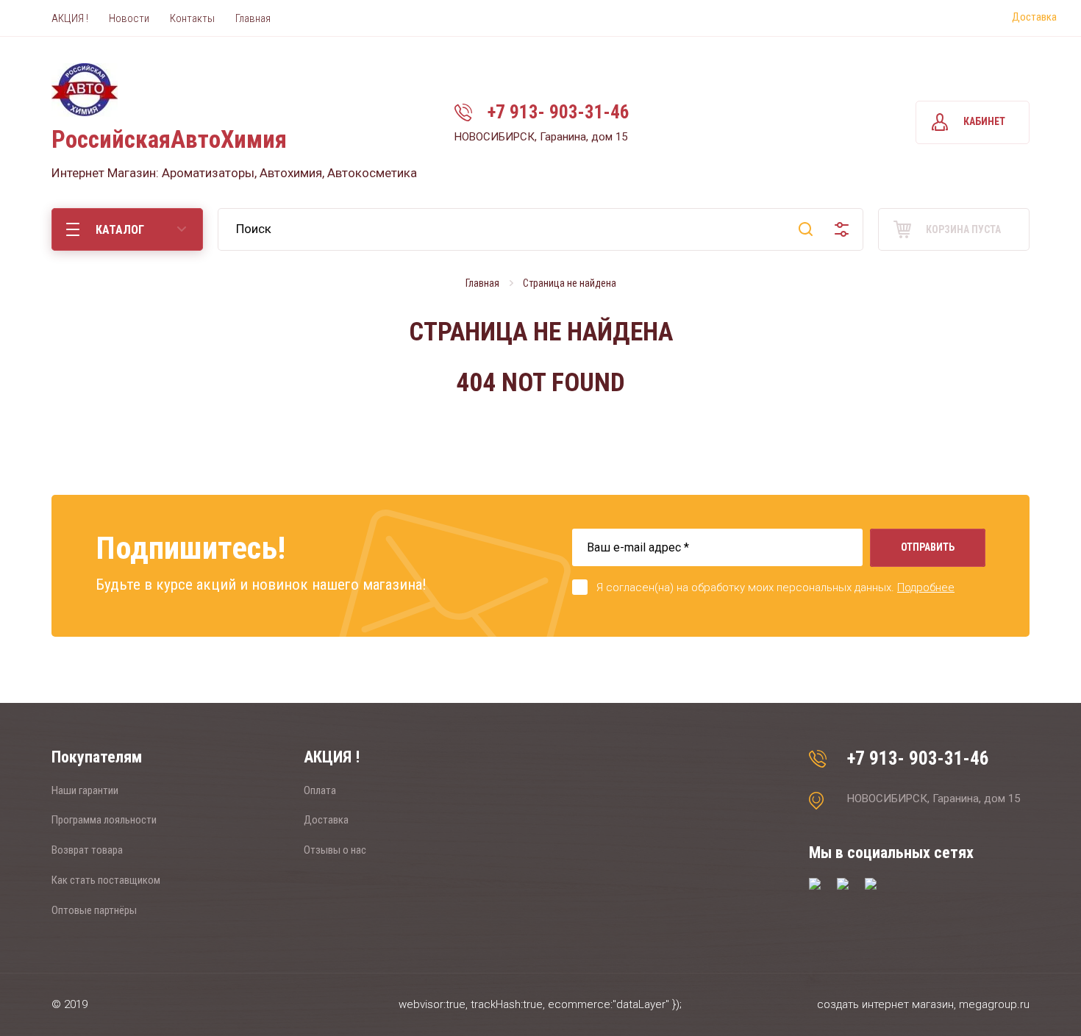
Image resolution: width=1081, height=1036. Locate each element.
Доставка (1034, 17)
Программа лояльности (104, 819)
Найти (806, 229)
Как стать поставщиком (105, 880)
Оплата (320, 790)
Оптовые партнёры (94, 910)
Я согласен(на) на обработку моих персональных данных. (775, 587)
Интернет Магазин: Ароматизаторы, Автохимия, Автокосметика (234, 172)
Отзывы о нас (335, 850)
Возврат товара (87, 850)
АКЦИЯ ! (332, 757)
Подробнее (926, 587)
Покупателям (96, 757)
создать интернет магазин (885, 1004)
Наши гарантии (84, 790)
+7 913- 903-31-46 (558, 112)
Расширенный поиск (842, 229)
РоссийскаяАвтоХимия (169, 139)
